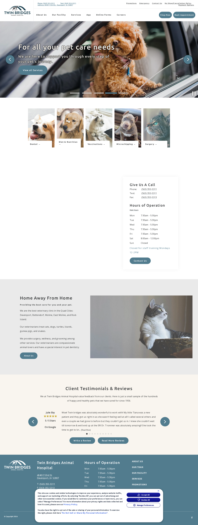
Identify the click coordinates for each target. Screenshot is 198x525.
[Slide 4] (94, 433)
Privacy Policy (70, 504)
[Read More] (86, 430)
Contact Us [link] (157, 3)
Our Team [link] (137, 467)
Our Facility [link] (59, 15)
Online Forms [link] (103, 15)
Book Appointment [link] (184, 15)
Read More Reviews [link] (113, 440)
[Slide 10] (111, 433)
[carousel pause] (194, 94)
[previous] (10, 59)
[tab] (135, 210)
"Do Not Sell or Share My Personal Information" (85, 513)
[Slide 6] (100, 433)
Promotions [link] (131, 3)
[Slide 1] (87, 433)
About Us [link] (28, 356)
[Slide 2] (89, 433)
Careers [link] (121, 15)
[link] (17, 10)
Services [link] (76, 15)
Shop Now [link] (165, 15)
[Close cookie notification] (158, 491)
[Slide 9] (108, 433)
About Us (41, 15)
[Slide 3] (92, 433)
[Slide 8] (105, 433)
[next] (188, 59)
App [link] (88, 15)
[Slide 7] (103, 433)
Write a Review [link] (82, 440)
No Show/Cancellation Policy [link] (178, 3)
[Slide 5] (123, 93)
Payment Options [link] (186, 5)
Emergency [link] (144, 3)
